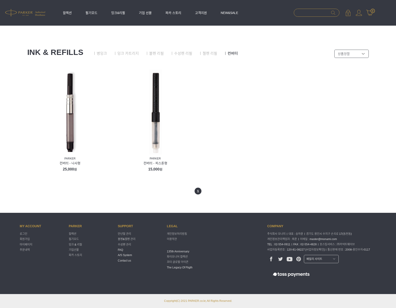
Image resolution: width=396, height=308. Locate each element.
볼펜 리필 (156, 53)
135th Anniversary (178, 251)
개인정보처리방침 (177, 233)
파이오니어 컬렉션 (177, 256)
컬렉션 (67, 13)
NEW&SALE (229, 13)
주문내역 (25, 249)
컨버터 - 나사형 (70, 163)
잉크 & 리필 (75, 244)
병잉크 (102, 53)
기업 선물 (145, 13)
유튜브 (290, 259)
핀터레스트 (299, 259)
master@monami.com (323, 239)
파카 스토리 (173, 13)
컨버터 (233, 53)
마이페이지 (359, 13)
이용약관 (172, 239)
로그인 (348, 13)
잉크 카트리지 (128, 53)
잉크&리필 (118, 13)
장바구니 (370, 11)
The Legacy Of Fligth (179, 267)
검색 (333, 12)
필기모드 (91, 13)
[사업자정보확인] (314, 249)
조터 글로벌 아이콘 (177, 262)
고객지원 (201, 13)
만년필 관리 (124, 233)
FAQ (120, 249)
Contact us (124, 260)
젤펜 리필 (210, 53)
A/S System (125, 255)
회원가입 (25, 239)
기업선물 (74, 249)
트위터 (280, 259)
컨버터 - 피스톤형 (155, 163)
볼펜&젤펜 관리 (126, 239)
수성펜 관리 (124, 244)
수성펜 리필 (183, 53)
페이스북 (271, 259)
